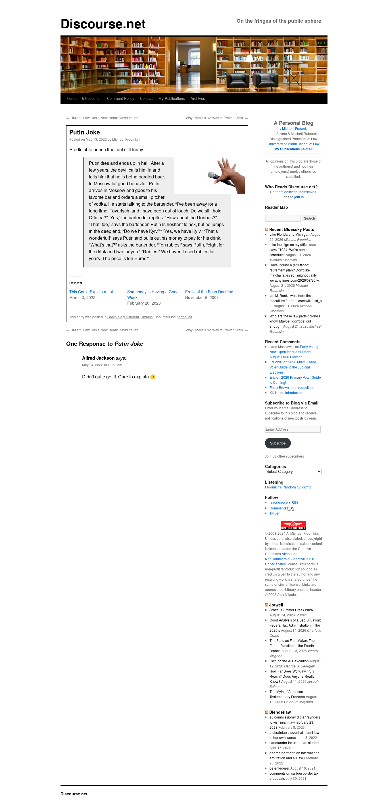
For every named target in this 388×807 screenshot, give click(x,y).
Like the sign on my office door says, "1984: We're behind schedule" (293, 249)
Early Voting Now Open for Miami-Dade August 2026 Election (294, 351)
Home (71, 98)
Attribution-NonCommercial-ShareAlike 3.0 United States (289, 558)
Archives (198, 98)
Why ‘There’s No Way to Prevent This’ (217, 117)
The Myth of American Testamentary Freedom (287, 694)
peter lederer (279, 768)
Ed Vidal (276, 361)
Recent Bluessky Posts (291, 229)
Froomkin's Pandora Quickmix (288, 486)
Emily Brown (279, 387)
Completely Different (123, 316)
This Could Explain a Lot (91, 291)
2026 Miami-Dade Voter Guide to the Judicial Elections (293, 366)
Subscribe (278, 443)
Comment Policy (120, 98)
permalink (184, 316)
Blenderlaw (280, 712)
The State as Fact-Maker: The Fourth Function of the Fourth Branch (292, 645)
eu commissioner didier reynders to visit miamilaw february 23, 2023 (295, 722)
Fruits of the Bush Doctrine (209, 291)
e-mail (307, 148)
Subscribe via (280, 502)
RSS (295, 502)
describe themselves (300, 191)
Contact (146, 98)
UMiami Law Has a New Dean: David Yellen (102, 117)
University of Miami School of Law (294, 143)
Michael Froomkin (126, 139)
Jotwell (276, 605)
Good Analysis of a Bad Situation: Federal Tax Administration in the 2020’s (295, 625)
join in (299, 196)
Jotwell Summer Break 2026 (291, 609)
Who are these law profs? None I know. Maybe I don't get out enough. (295, 320)
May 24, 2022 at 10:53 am (102, 364)
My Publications (171, 98)
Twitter (274, 513)
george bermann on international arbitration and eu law (295, 755)
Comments (282, 507)
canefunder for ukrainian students (295, 742)
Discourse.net (103, 23)
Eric (273, 377)
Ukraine (147, 316)
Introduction (91, 98)
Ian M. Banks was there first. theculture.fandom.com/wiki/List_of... (296, 300)
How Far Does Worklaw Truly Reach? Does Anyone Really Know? (292, 676)
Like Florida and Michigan (290, 234)
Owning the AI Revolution (289, 660)
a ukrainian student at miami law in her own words (294, 735)
